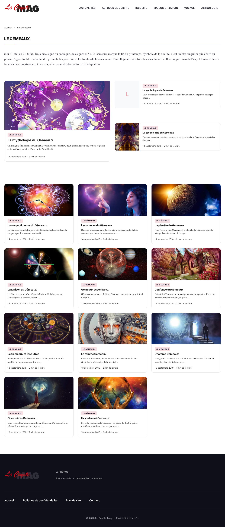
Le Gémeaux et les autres (23, 354)
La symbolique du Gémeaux (158, 90)
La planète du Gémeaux (169, 225)
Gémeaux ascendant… (95, 289)
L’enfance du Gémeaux (169, 289)
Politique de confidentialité (40, 500)
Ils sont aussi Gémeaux (95, 418)
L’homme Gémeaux (167, 354)
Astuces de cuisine (115, 7)
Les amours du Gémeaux (96, 225)
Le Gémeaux (15, 135)
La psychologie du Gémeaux (158, 132)
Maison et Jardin (166, 7)
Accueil (8, 27)
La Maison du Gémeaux (22, 289)
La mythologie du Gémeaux (30, 140)
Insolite (141, 7)
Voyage (189, 7)
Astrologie (209, 7)
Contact (94, 500)
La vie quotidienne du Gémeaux (27, 225)
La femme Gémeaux (94, 354)
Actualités (87, 7)
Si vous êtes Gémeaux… (22, 418)
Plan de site (73, 500)
